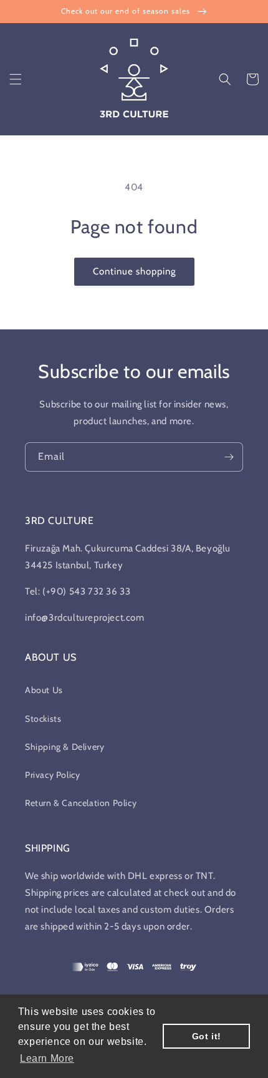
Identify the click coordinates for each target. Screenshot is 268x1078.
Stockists (43, 718)
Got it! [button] (206, 1036)
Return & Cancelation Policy (80, 802)
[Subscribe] (228, 457)
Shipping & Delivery (64, 746)
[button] (15, 79)
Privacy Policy (52, 774)
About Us (44, 690)
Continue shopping (134, 271)
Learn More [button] (47, 1058)
